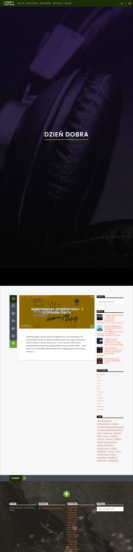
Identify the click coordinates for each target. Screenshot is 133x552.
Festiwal (99, 402)
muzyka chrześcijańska (107, 464)
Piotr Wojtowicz (25, 347)
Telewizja (100, 420)
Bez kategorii (101, 396)
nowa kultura (103, 470)
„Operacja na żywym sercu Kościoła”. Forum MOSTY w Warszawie (114, 363)
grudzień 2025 (72, 534)
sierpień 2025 (72, 544)
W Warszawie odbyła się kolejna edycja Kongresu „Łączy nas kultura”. (109, 373)
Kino (98, 405)
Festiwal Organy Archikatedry (110, 452)
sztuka (111, 473)
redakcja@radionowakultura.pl (52, 530)
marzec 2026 (72, 532)
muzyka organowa (105, 467)
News (28, 319)
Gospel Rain (107, 455)
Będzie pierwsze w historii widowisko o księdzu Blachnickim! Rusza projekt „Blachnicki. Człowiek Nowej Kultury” (110, 352)
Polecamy (35, 319)
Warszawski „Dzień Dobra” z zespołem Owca (57, 333)
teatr (118, 473)
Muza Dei (109, 461)
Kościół (101, 461)
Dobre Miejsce (103, 446)
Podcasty (59, 3)
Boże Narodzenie (104, 443)
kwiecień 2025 (72, 549)
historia (117, 455)
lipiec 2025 (71, 547)
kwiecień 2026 (72, 529)
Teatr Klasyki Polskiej (107, 476)
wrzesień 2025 (72, 542)
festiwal (114, 446)
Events (99, 399)
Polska (114, 470)
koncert (114, 458)
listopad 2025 (72, 537)
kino (99, 458)
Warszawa (102, 479)
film (99, 455)
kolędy (106, 458)
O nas (22, 3)
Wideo (69, 3)
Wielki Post (102, 483)
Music (22, 319)
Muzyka (118, 461)
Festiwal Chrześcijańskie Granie (111, 449)
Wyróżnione (101, 431)
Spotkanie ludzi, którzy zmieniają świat (113, 382)
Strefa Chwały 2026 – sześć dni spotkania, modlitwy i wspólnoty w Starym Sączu (110, 341)
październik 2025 (73, 539)
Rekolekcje (102, 473)
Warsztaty (100, 422)
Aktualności (33, 3)
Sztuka (99, 417)
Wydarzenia (47, 3)
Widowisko (112, 479)
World (99, 425)
